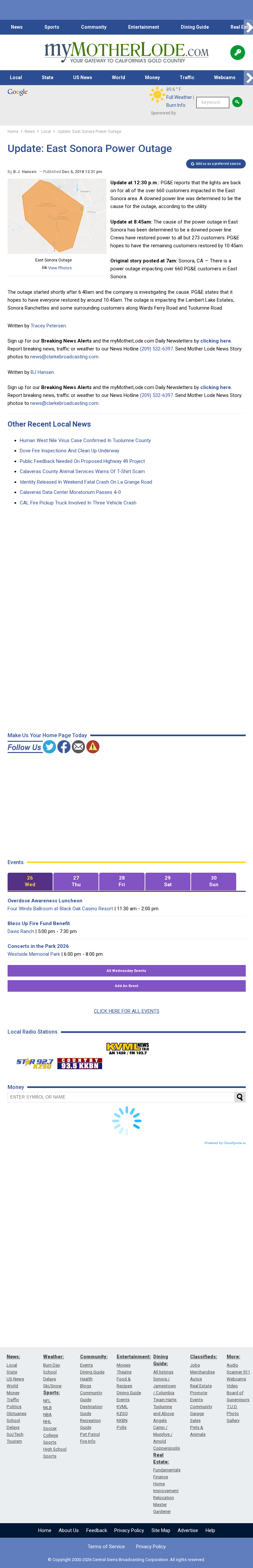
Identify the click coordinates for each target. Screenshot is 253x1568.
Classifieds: (203, 1357)
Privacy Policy (129, 1530)
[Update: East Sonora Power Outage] (57, 252)
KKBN (122, 1420)
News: (13, 1357)
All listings (163, 1372)
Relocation (163, 1497)
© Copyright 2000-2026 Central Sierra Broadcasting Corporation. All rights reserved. (126, 1559)
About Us (69, 1530)
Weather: (53, 1357)
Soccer (50, 1428)
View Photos (59, 267)
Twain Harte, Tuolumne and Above (165, 1406)
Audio (232, 1365)
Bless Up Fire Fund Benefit (39, 923)
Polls (121, 1427)
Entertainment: (134, 1357)
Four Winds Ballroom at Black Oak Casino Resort (60, 909)
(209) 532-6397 (156, 349)
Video (232, 1385)
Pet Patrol (90, 1434)
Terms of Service (106, 1547)
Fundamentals (167, 1469)
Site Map (161, 1530)
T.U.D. (232, 1406)
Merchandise (202, 1372)
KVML (122, 1406)
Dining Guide (195, 27)
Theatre (124, 1372)
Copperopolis (166, 1448)
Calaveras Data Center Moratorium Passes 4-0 (70, 492)
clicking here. (216, 341)
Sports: (51, 1393)
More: (233, 1357)
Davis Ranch (21, 931)
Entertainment (143, 27)
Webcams (225, 77)
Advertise (188, 1530)
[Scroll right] (248, 27)
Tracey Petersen (48, 326)
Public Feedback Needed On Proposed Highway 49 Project (82, 461)
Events (86, 1365)
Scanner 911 (238, 1372)
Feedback (96, 1530)
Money (152, 77)
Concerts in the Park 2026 (38, 946)
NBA (47, 1414)
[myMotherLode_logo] (126, 52)
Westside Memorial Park (34, 954)
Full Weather (179, 97)
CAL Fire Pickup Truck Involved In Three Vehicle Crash (78, 503)
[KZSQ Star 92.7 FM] (32, 1062)
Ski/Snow (52, 1385)
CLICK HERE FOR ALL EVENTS (126, 1011)
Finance (160, 1476)
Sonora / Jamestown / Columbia (164, 1385)
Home (44, 1530)
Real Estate (201, 1385)
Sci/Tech (15, 1434)
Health (86, 1378)
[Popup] (237, 52)
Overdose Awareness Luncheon (45, 901)
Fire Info (88, 1441)
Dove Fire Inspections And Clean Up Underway (69, 451)
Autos (196, 1378)
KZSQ (122, 1413)
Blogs (85, 1385)
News (17, 27)
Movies (123, 1365)
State (47, 77)
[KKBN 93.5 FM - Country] (79, 1062)
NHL (47, 1421)
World (118, 77)
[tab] (30, 882)
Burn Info (175, 105)
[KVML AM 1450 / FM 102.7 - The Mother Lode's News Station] (127, 1047)
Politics (14, 1406)
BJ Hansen (42, 372)
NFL (47, 1400)
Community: (94, 1357)
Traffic (187, 77)
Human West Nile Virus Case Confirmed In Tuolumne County (85, 440)
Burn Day (51, 1365)
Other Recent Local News (49, 424)
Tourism (14, 1441)
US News (82, 77)
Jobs (195, 1365)
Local (16, 77)
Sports (51, 27)
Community (93, 27)
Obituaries (16, 1413)
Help (210, 1530)
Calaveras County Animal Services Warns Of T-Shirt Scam (82, 471)
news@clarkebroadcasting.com (64, 357)
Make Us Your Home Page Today (47, 735)
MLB (47, 1407)
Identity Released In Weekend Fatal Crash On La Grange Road (86, 482)
